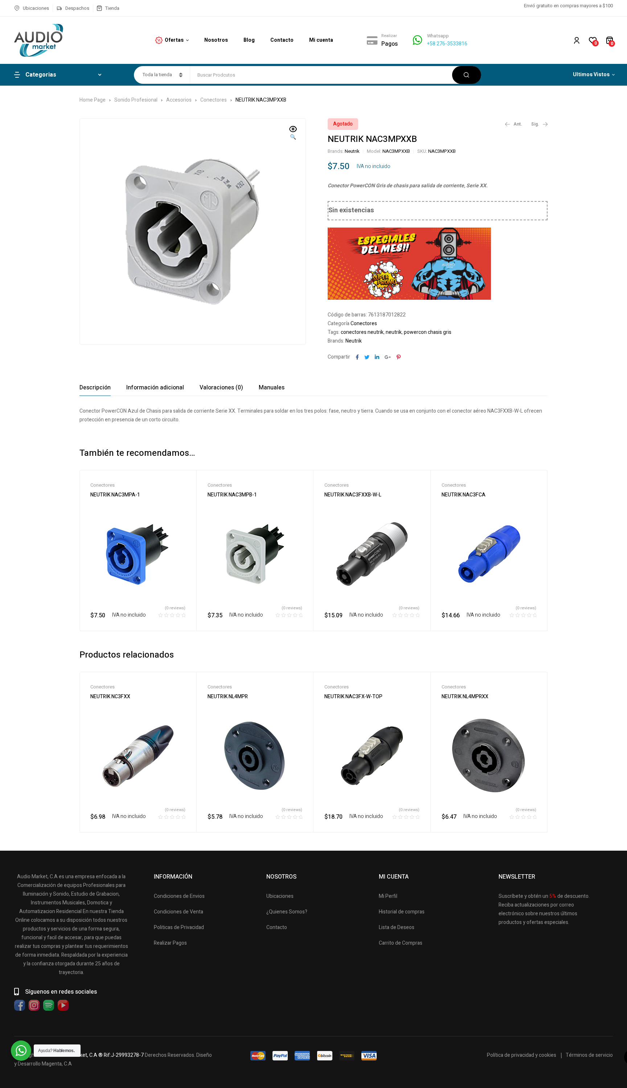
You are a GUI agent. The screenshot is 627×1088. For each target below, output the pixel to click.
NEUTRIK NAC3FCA (463, 495)
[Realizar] (372, 40)
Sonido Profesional (135, 100)
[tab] (95, 388)
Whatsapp (438, 35)
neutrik (394, 332)
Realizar (389, 36)
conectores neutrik (362, 332)
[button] (293, 134)
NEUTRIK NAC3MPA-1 (115, 495)
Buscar (466, 75)
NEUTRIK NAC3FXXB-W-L (352, 495)
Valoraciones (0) (221, 387)
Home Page (92, 100)
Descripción (95, 387)
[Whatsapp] (417, 40)
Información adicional (155, 387)
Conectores (213, 100)
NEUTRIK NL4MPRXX (465, 696)
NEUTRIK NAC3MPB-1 (232, 495)
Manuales (271, 387)
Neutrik (352, 151)
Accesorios (179, 100)
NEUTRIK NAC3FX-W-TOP (353, 696)
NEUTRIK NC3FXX (110, 696)
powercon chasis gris (427, 332)
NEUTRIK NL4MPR (228, 696)
